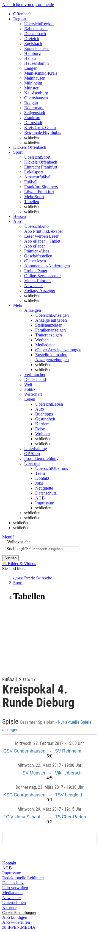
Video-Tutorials (37, 280)
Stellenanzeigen (48, 325)
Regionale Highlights (42, 132)
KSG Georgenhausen (24, 795)
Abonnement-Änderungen (47, 265)
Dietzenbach (35, 33)
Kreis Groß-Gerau (40, 127)
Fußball (30, 181)
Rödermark (34, 107)
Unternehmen (14, 902)
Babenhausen (36, 28)
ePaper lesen (35, 261)
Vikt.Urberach (68, 773)
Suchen (10, 558)
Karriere (42, 424)
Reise (40, 428)
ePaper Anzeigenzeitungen (58, 349)
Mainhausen (34, 78)
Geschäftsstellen (38, 256)
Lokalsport (33, 172)
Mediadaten (45, 345)
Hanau (30, 58)
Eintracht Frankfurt (40, 167)
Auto (39, 409)
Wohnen (42, 433)
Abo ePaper (34, 246)
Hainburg (32, 53)
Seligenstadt (34, 112)
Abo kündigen (14, 917)
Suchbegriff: (17, 548)
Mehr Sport (34, 196)
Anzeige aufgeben (51, 320)
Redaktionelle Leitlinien (23, 877)
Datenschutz (46, 493)
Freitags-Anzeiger (39, 290)
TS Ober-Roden (70, 817)
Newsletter (33, 285)
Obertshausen (36, 98)
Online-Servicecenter (42, 275)
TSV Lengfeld (68, 795)
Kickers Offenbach (40, 162)
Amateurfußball (37, 177)
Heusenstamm (36, 63)
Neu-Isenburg (36, 93)
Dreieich (31, 38)
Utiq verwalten (15, 887)
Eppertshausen (37, 48)
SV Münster (34, 773)
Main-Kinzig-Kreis (40, 73)
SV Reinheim (68, 751)
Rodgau (31, 102)
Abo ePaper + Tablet (42, 241)
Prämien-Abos (36, 251)
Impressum (44, 503)
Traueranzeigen (48, 335)
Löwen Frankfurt (39, 191)
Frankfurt (32, 117)
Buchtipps (44, 414)
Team (40, 473)
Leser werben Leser (41, 236)
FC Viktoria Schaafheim (26, 817)
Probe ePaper (35, 270)
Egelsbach (33, 43)
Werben (42, 340)
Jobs (39, 483)
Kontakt (42, 478)
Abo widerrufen (16, 922)
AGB (40, 498)
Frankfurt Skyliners (41, 186)
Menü (7, 537)
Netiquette (44, 488)
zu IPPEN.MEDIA (18, 927)
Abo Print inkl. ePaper (43, 231)
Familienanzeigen (50, 330)
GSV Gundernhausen (24, 751)
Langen (30, 68)
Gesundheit (45, 419)
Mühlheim (33, 83)
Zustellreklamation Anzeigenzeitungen (52, 357)
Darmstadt (33, 122)
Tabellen (31, 201)
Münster (31, 88)
